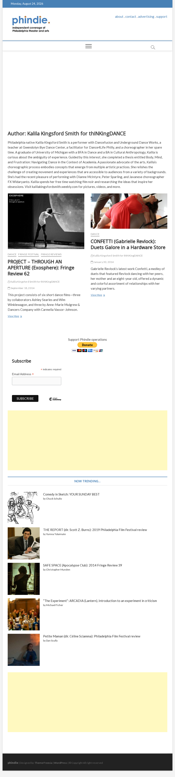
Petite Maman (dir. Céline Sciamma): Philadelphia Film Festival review (91, 636)
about (119, 16)
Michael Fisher (54, 605)
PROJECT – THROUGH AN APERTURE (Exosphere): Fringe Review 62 (41, 267)
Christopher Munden (58, 569)
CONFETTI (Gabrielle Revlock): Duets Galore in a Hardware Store (128, 244)
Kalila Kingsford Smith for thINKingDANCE (35, 281)
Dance (12, 254)
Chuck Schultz (54, 498)
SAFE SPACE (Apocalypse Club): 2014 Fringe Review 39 (82, 565)
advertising (146, 16)
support (161, 16)
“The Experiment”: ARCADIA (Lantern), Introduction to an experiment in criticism (100, 601)
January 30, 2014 (103, 262)
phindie (13, 762)
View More (14, 316)
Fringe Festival (28, 254)
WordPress (60, 762)
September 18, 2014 (22, 288)
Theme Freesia (43, 762)
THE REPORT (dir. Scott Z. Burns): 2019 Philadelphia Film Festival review (95, 530)
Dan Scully (52, 640)
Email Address (23, 374)
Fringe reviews (51, 254)
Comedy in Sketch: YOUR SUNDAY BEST (71, 494)
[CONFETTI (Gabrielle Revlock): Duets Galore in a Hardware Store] (129, 211)
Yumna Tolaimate (56, 534)
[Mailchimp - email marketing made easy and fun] (55, 402)
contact (130, 16)
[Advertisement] (87, 89)
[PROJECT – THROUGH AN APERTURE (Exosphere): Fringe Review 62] (46, 221)
